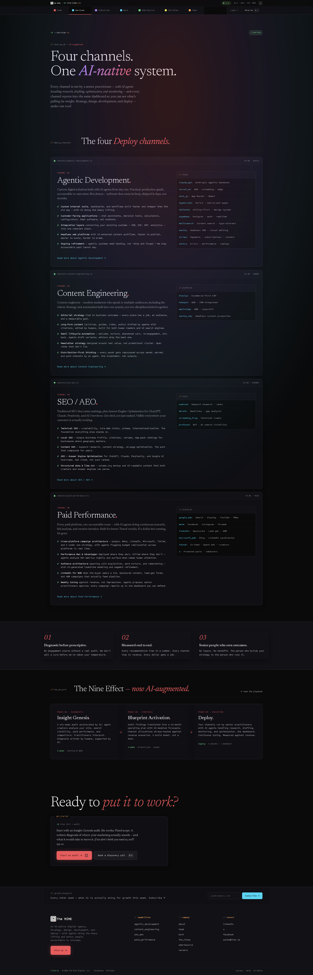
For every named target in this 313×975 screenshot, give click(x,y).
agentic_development (146, 924)
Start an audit (73, 855)
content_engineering (146, 929)
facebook (228, 934)
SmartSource (150, 10)
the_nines (184, 939)
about (182, 924)
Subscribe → (252, 895)
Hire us (60, 950)
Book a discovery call (115, 855)
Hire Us (251, 10)
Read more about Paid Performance (79, 596)
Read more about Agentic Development (81, 258)
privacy (239, 971)
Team (196, 10)
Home (61, 10)
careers (183, 950)
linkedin (228, 924)
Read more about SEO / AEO (75, 479)
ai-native (258, 971)
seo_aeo (138, 934)
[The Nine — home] (56, 3)
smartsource (186, 945)
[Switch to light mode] (260, 3)
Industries (105, 10)
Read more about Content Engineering (81, 366)
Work (127, 10)
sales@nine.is (231, 939)
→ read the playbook (251, 691)
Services (81, 10)
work (181, 934)
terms (248, 971)
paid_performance (144, 939)
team (181, 929)
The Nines (175, 10)
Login (234, 10)
